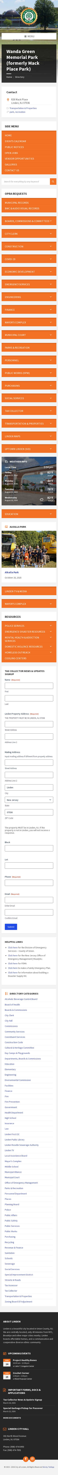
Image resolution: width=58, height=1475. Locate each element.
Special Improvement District (19, 1274)
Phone (13, 876)
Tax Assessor (11, 1285)
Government (11, 1107)
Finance (8, 1090)
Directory (19, 76)
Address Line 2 (11, 742)
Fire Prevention (12, 1101)
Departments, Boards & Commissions (23, 1058)
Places (8, 1199)
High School (10, 1117)
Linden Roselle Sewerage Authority (22, 1144)
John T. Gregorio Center (24, 1366)
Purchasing (10, 1236)
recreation (20, 111)
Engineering (10, 1074)
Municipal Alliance (13, 1172)
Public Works (11, 1231)
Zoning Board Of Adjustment (18, 1301)
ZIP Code (9, 818)
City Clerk (9, 1015)
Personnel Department (16, 1193)
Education (9, 1063)
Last (6, 704)
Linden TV (9, 1150)
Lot (6, 859)
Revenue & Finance (14, 1247)
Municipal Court (12, 1177)
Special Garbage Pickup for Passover (23, 1408)
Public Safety (11, 1220)
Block (7, 842)
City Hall (8, 1020)
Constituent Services (15, 1036)
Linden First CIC (12, 1134)
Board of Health (12, 1004)
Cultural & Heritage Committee (19, 1047)
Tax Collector (11, 1290)
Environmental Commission (18, 1080)
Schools (9, 1258)
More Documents (12, 1418)
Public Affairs (11, 1215)
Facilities (9, 1085)
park (12, 111)
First (6, 691)
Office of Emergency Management (21, 1182)
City (6, 793)
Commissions (11, 1026)
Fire (7, 1096)
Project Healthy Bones (25, 1360)
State (7, 805)
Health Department (14, 1112)
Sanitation (10, 1253)
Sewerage (10, 1263)
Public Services (12, 1226)
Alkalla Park (12, 572)
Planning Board (12, 1204)
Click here (13, 947)
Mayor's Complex (13, 1161)
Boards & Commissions (16, 1009)
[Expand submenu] (50, 221)
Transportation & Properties (23, 108)
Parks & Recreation (14, 1188)
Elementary (10, 1069)
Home (9, 76)
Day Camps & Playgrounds (17, 1053)
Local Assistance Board (16, 1155)
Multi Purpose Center (23, 1379)
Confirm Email (11, 918)
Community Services (15, 1031)
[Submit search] (53, 181)
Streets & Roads (13, 1280)
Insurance (9, 1123)
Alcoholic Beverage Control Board (21, 999)
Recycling (9, 1242)
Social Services (12, 1269)
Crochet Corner (21, 1373)
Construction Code (14, 1042)
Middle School (11, 1166)
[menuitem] (29, 135)
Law (7, 1128)
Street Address (11, 730)
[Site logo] (29, 26)
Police (8, 1209)
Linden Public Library (14, 1139)
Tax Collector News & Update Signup (22, 1399)
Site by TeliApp (48, 1467)
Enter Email (10, 905)
